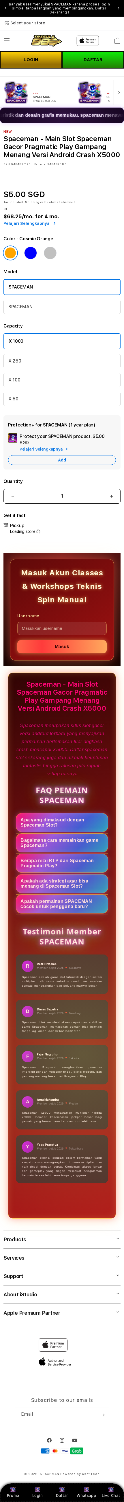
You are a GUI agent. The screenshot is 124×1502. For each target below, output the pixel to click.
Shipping (32, 202)
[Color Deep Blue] (30, 253)
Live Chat (111, 1495)
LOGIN (31, 59)
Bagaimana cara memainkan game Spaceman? (59, 843)
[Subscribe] (102, 1415)
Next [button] (118, 8)
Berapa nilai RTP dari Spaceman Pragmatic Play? (57, 863)
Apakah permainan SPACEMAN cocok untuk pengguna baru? (56, 904)
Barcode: (40, 164)
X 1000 (16, 341)
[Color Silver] (50, 253)
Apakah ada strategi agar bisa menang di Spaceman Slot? (54, 883)
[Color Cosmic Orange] (10, 253)
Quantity (12, 481)
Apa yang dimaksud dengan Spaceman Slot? (52, 822)
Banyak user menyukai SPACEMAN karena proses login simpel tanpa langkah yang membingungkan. (59, 8)
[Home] (46, 40)
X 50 (13, 399)
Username (28, 615)
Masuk (62, 646)
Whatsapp (86, 1495)
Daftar (62, 1495)
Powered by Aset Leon (79, 1474)
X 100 (14, 380)
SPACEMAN (21, 287)
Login (37, 1495)
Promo (13, 1495)
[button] (7, 41)
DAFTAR (93, 59)
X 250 (14, 361)
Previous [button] (5, 8)
